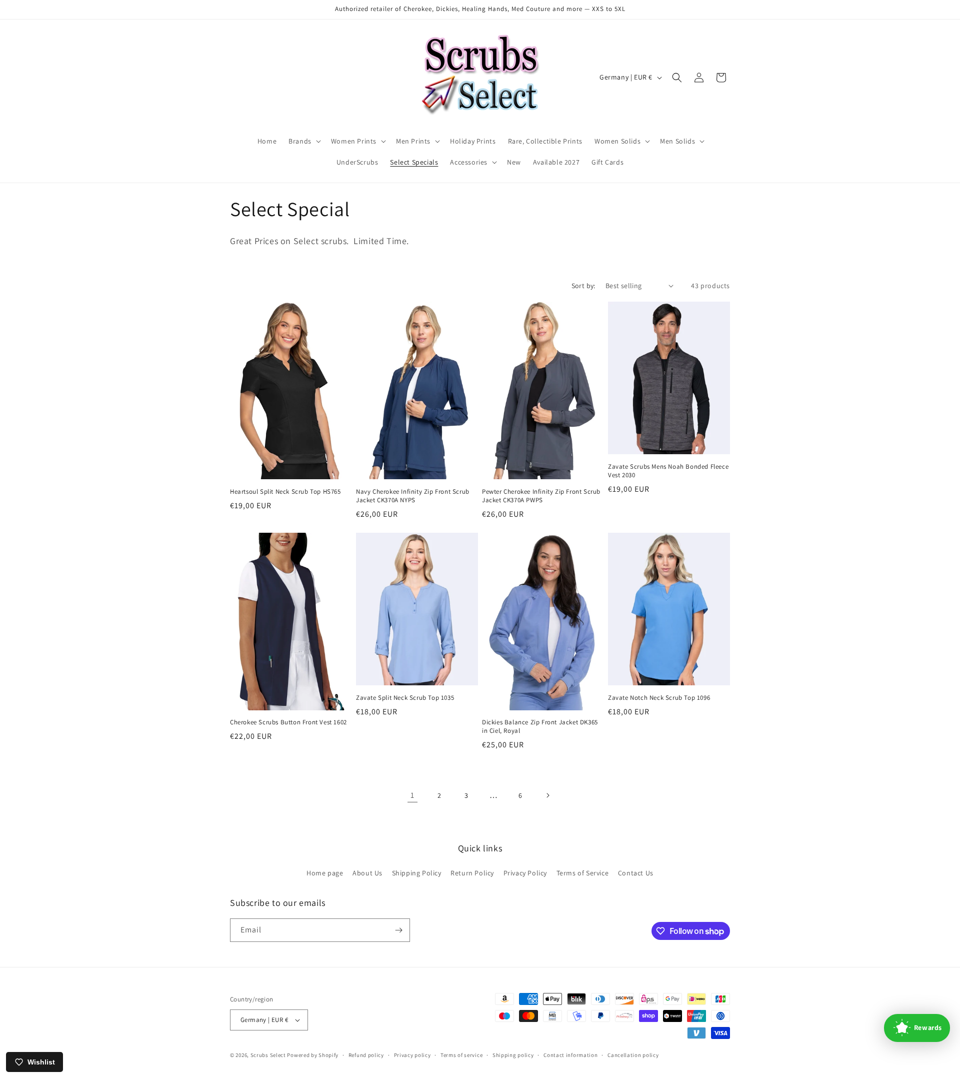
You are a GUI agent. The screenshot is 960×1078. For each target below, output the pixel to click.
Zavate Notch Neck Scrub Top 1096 (659, 698)
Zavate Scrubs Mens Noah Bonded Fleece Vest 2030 (668, 471)
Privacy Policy (525, 872)
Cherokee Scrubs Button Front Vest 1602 (288, 722)
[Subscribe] (399, 930)
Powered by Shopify (312, 1054)
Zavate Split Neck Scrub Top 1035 (405, 698)
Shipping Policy (417, 872)
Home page (324, 872)
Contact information (571, 1054)
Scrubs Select (268, 1054)
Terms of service (461, 1054)
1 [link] (412, 795)
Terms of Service (582, 872)
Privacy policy (412, 1054)
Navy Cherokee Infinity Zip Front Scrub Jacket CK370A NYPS (413, 496)
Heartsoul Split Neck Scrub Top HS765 (285, 492)
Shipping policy (513, 1054)
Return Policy (472, 872)
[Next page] (547, 795)
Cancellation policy (633, 1054)
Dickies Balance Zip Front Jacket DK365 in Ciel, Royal (540, 726)
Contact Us (636, 872)
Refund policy (366, 1054)
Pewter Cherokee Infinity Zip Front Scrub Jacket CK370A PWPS (541, 496)
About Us (367, 872)
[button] (303, 141)
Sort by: (584, 285)
